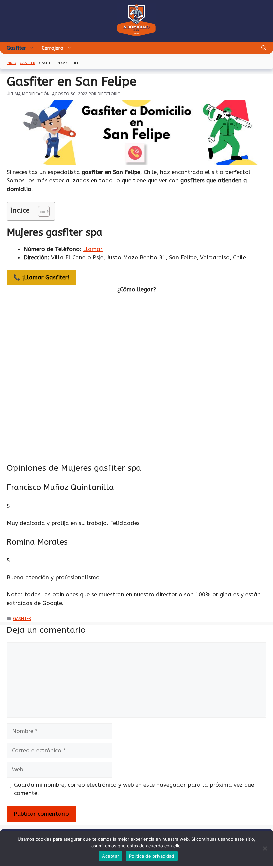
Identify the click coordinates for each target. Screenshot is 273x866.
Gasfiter (16, 48)
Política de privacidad (151, 856)
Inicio (11, 63)
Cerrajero (52, 48)
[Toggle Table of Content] (40, 211)
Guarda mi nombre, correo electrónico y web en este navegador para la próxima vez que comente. (134, 789)
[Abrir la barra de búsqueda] (264, 48)
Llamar (93, 249)
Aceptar (110, 856)
